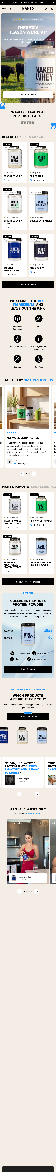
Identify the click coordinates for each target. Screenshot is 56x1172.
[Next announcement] (53, 2)
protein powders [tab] (15, 486)
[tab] (12, 136)
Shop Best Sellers (28, 95)
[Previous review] (22, 473)
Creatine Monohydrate (12, 269)
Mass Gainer (37, 268)
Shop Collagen (28, 669)
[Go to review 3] (29, 473)
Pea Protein (37, 176)
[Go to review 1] (26, 473)
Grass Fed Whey (13, 176)
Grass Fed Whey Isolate (13, 222)
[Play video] (40, 823)
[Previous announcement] (3, 2)
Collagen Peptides (41, 221)
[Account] (46, 9)
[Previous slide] (19, 891)
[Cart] (52, 9)
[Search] (10, 9)
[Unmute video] (45, 823)
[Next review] (34, 473)
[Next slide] (36, 891)
